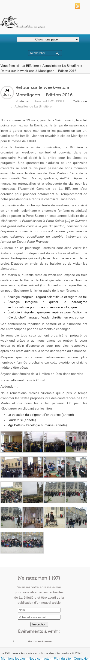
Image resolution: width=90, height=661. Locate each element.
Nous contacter (40, 658)
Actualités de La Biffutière (61, 65)
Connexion (82, 658)
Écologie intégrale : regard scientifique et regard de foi (47, 297)
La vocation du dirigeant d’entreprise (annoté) (40, 414)
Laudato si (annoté (21, 420)
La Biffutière (30, 65)
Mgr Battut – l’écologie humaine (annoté (36, 425)
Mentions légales (13, 658)
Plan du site (62, 658)
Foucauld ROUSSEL (50, 101)
